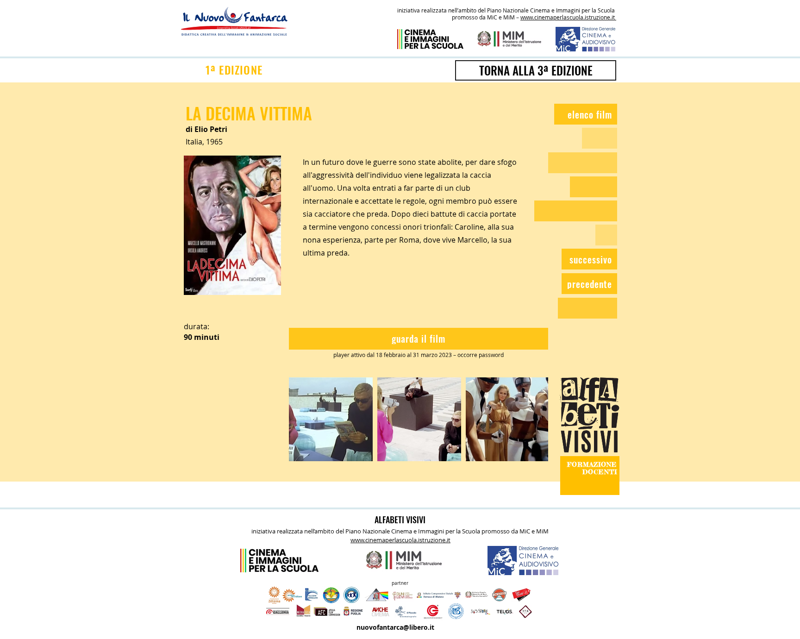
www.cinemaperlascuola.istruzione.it (568, 17)
